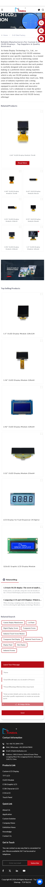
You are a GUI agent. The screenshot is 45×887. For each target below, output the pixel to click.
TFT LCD (6, 775)
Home (5, 35)
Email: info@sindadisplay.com (16, 751)
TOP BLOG (26, 882)
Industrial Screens (9, 650)
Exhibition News (9, 827)
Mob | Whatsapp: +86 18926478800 (19, 747)
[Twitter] (10, 870)
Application (7, 814)
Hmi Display (21, 645)
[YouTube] (24, 870)
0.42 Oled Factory (18, 35)
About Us (6, 810)
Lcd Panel (31, 622)
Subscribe (35, 863)
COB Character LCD (11, 788)
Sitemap (17, 882)
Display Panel (7, 645)
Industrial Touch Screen (32, 639)
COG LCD (6, 793)
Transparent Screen (29, 628)
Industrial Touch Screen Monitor (14, 634)
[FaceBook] (3, 870)
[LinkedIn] (17, 870)
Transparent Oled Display (11, 639)
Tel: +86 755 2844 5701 (14, 744)
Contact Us (7, 836)
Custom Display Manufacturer (13, 622)
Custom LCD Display (11, 771)
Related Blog (11, 580)
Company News (9, 823)
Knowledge (7, 831)
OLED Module (8, 780)
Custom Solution (9, 818)
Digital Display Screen (10, 628)
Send (22, 713)
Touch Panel (7, 797)
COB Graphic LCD (10, 784)
